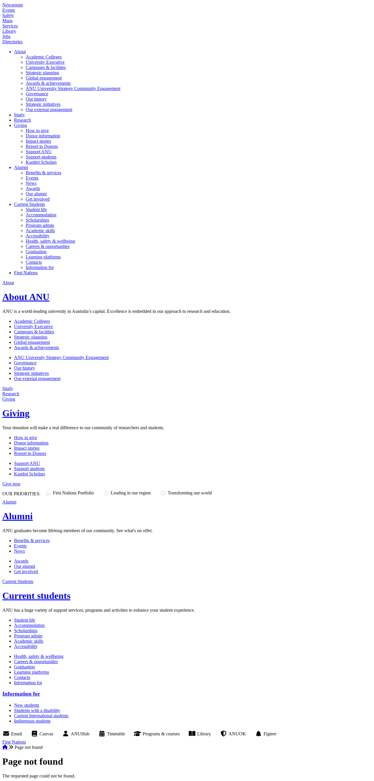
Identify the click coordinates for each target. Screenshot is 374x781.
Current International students (41, 715)
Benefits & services (43, 172)
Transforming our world (190, 492)
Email (16, 733)
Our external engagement (49, 109)
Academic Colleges (44, 56)
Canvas (46, 733)
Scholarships (37, 220)
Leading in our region (131, 492)
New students (26, 705)
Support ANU (39, 151)
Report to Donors (42, 146)
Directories (12, 41)
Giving (20, 125)
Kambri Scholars (41, 162)
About (20, 51)
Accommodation (41, 214)
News (31, 183)
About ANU (25, 297)
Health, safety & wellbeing (50, 241)
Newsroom (12, 4)
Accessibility (37, 235)
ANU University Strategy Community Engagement (73, 88)
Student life (36, 209)
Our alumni (36, 193)
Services (10, 25)
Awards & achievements (48, 83)
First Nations (26, 272)
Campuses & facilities (46, 67)
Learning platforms (43, 256)
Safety (8, 15)
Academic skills (40, 230)
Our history (36, 98)
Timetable (116, 733)
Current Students (29, 204)
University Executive (45, 62)
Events (8, 10)
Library (9, 31)
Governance (37, 93)
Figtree (270, 733)
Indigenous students (32, 720)
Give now (11, 483)
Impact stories (38, 141)
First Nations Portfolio (73, 492)
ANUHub (80, 733)
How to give (37, 130)
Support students (41, 156)
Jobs (6, 36)
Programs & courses (161, 733)
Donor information (43, 135)
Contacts (34, 262)
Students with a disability (37, 710)
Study (19, 114)
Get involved (38, 198)
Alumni (21, 167)
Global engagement (44, 77)
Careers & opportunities (48, 246)
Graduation (36, 251)
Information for (40, 267)
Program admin (40, 225)
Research (22, 120)
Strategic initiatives (43, 104)
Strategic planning (42, 72)
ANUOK (237, 733)
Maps (7, 20)
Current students (36, 595)
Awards (33, 188)
